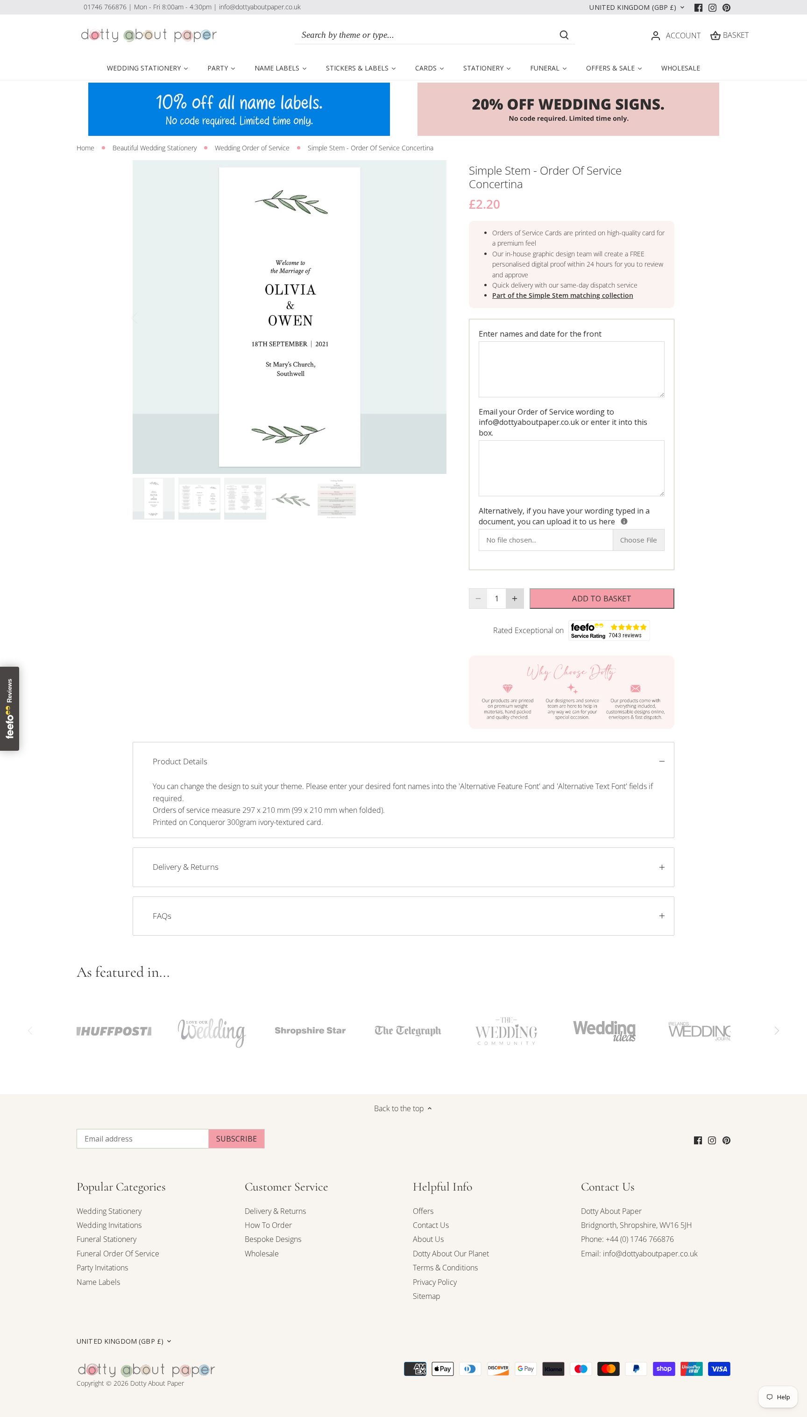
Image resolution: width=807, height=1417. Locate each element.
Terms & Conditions (445, 1267)
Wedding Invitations (109, 1225)
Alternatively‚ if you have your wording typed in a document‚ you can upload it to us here (572, 516)
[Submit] (564, 35)
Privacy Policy (435, 1282)
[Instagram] (712, 7)
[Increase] (515, 598)
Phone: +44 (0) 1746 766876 (627, 1239)
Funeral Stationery (106, 1239)
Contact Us (431, 1225)
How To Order (268, 1225)
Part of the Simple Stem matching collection (562, 295)
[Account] (655, 35)
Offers (423, 1211)
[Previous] (146, 317)
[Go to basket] (715, 35)
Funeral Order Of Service (118, 1253)
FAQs (162, 915)
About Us (428, 1239)
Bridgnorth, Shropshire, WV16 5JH (636, 1225)
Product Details (180, 761)
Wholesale (262, 1253)
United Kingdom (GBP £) (632, 7)
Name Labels (98, 1282)
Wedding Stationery (109, 1211)
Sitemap (426, 1296)
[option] (289, 317)
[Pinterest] (726, 7)
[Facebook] (698, 7)
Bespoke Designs (273, 1239)
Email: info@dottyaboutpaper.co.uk (639, 1253)
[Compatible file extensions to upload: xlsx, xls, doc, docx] (624, 521)
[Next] (432, 317)
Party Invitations (102, 1267)
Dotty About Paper (611, 1211)
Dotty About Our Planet (451, 1253)
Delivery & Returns (186, 866)
